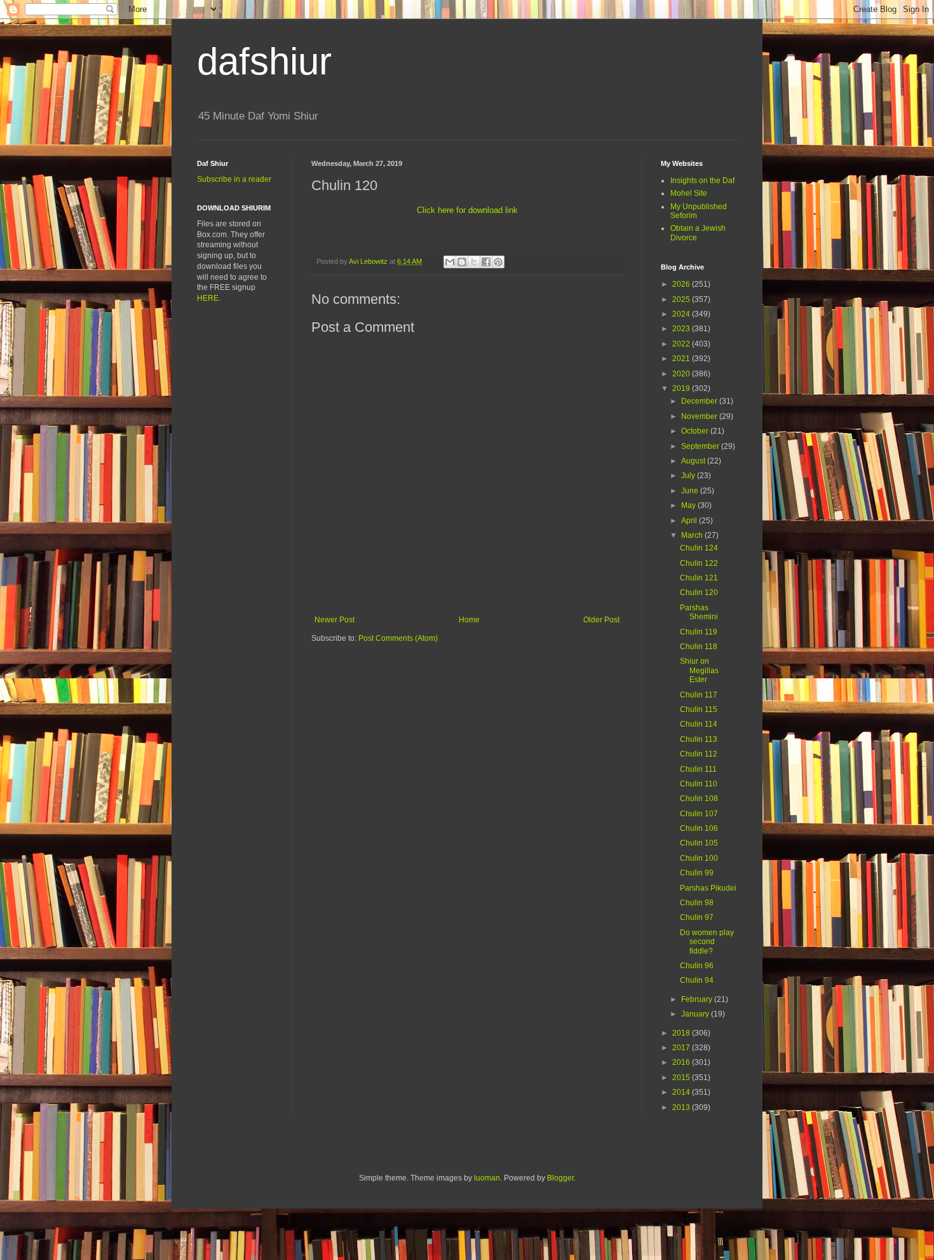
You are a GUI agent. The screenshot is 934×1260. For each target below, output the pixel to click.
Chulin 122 (699, 563)
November (700, 416)
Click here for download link (467, 210)
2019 (682, 388)
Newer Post (335, 619)
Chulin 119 (698, 631)
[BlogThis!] (462, 262)
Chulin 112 (698, 754)
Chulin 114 (698, 724)
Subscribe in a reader (234, 179)
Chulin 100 (699, 858)
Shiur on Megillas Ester (699, 670)
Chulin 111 (698, 769)
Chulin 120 (699, 592)
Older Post (601, 619)
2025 (682, 299)
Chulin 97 (697, 917)
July (689, 475)
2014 (682, 1092)
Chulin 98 (697, 902)
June (690, 490)
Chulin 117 (698, 694)
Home (469, 619)
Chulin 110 (698, 783)
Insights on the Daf (702, 180)
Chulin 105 (699, 843)
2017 (682, 1047)
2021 (682, 358)
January (696, 1014)
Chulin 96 (697, 965)
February (697, 999)
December (700, 401)
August (694, 460)
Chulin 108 (699, 798)
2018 (682, 1033)
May (689, 505)
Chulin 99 (697, 872)
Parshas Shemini (699, 612)
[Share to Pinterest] (498, 262)
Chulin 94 (697, 980)
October (695, 431)
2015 (682, 1077)
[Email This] (449, 262)
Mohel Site (688, 193)
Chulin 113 (698, 739)
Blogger (560, 1178)
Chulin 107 (699, 813)
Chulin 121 (699, 577)
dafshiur (264, 61)
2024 (682, 314)
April (690, 520)
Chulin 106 (699, 828)
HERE (208, 298)
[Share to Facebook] (486, 262)
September (701, 446)
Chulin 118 (698, 646)
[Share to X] (474, 262)
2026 (682, 284)
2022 (682, 343)
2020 (682, 373)
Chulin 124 (699, 548)
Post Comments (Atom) (398, 638)
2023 (682, 328)
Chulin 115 (698, 709)
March (693, 535)
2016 (682, 1062)
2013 (682, 1107)
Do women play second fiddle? (707, 941)
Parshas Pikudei (708, 888)
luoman (487, 1178)
